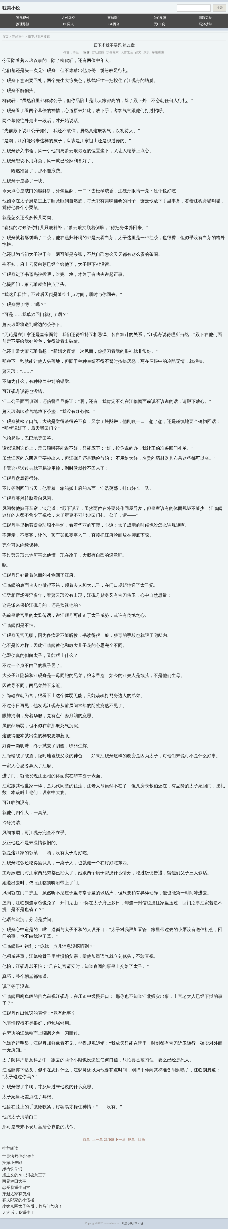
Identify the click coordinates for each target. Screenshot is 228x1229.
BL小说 (138, 1223)
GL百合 (114, 24)
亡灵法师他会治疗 (18, 1156)
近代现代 (22, 18)
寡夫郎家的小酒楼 (18, 1200)
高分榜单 (205, 24)
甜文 (138, 52)
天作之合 (127, 52)
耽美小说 (11, 7)
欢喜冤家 (112, 52)
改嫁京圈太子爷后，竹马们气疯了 (32, 1206)
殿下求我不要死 (39, 36)
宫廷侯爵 (98, 52)
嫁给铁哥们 (12, 1169)
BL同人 (68, 24)
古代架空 (68, 18)
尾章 (131, 1139)
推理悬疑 (22, 24)
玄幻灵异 (159, 18)
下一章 (120, 1139)
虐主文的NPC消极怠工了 (24, 1175)
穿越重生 (114, 18)
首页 (5, 36)
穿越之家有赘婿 (16, 1194)
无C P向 (159, 24)
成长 (146, 52)
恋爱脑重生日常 (16, 1187)
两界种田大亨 (14, 1181)
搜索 (219, 8)
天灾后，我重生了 (18, 1212)
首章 (86, 1139)
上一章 (97, 1139)
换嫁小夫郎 (12, 1162)
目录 (141, 1139)
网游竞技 (205, 18)
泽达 (76, 52)
